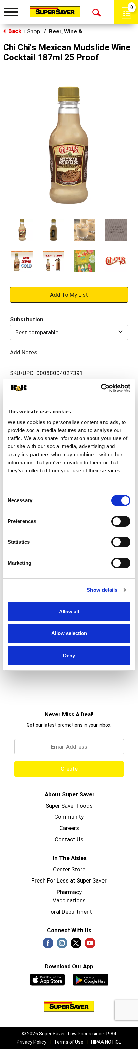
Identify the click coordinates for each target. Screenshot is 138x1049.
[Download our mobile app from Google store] (90, 978)
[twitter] (76, 945)
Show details (102, 590)
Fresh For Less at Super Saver (69, 880)
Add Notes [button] (23, 352)
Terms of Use (68, 1042)
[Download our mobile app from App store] (47, 978)
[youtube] (90, 945)
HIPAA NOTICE (106, 1042)
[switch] (120, 521)
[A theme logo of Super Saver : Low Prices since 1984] (55, 11)
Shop (33, 31)
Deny (69, 655)
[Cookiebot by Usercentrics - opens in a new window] (101, 388)
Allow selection (69, 633)
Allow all (69, 611)
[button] (22, 230)
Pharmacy (69, 892)
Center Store (69, 869)
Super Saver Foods (69, 805)
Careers (69, 828)
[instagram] (62, 945)
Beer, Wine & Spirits (75, 31)
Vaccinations (69, 900)
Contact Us (69, 839)
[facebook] (48, 945)
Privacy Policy (31, 1042)
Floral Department (69, 911)
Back (14, 31)
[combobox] (69, 332)
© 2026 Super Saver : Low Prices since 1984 (69, 1033)
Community (69, 816)
